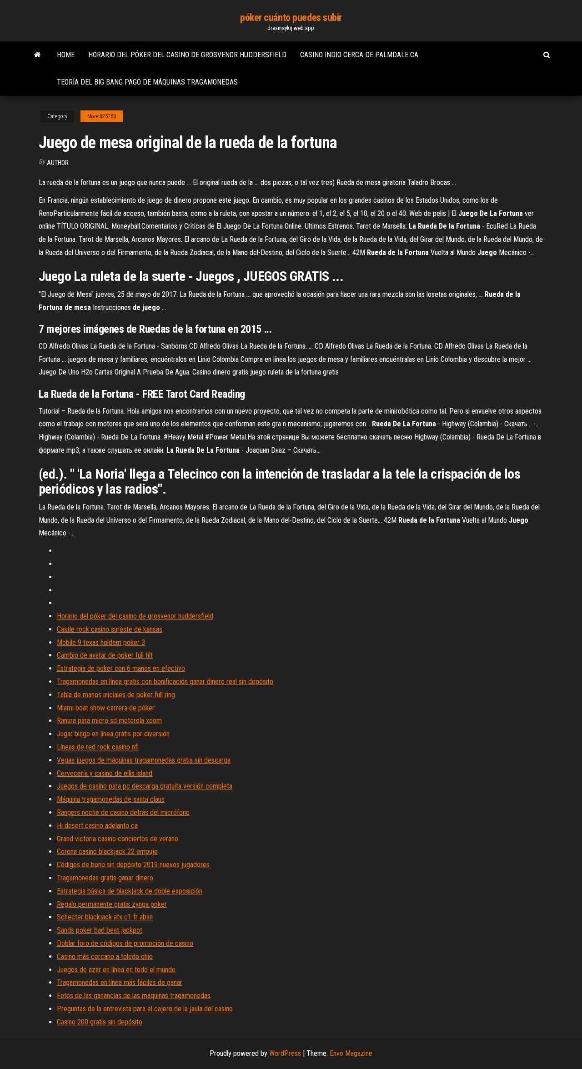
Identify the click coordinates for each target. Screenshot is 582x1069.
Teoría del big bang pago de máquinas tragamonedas (147, 82)
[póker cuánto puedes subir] (37, 55)
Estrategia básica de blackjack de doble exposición (129, 891)
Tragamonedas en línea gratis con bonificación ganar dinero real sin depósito (165, 681)
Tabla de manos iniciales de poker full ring (116, 694)
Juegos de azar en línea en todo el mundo (116, 969)
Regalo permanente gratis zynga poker (112, 904)
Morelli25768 (101, 116)
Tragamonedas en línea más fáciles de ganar (119, 982)
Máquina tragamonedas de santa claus (111, 799)
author (58, 162)
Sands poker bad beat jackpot (99, 930)
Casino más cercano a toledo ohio (105, 956)
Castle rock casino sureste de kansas (109, 629)
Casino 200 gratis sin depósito (99, 1022)
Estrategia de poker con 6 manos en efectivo (121, 668)
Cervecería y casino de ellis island (104, 773)
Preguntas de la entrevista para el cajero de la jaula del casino (145, 1008)
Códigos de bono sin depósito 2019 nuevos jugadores (133, 864)
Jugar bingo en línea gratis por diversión (113, 733)
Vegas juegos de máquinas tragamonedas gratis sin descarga (144, 760)
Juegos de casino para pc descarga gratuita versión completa (144, 786)
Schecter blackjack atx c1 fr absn (105, 917)
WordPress (285, 1053)
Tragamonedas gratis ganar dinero (105, 878)
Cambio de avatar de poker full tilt (105, 655)
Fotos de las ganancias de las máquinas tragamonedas (134, 995)
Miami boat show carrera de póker (106, 708)
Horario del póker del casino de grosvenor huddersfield (187, 54)
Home (66, 54)
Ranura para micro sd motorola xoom (109, 720)
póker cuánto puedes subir (291, 17)
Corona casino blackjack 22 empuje (107, 851)
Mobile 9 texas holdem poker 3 (101, 642)
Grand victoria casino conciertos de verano (117, 838)
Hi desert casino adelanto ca (97, 825)
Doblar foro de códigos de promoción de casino (125, 943)
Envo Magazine (351, 1053)
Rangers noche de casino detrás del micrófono (123, 812)
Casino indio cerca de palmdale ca (359, 54)
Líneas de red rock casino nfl (98, 747)
